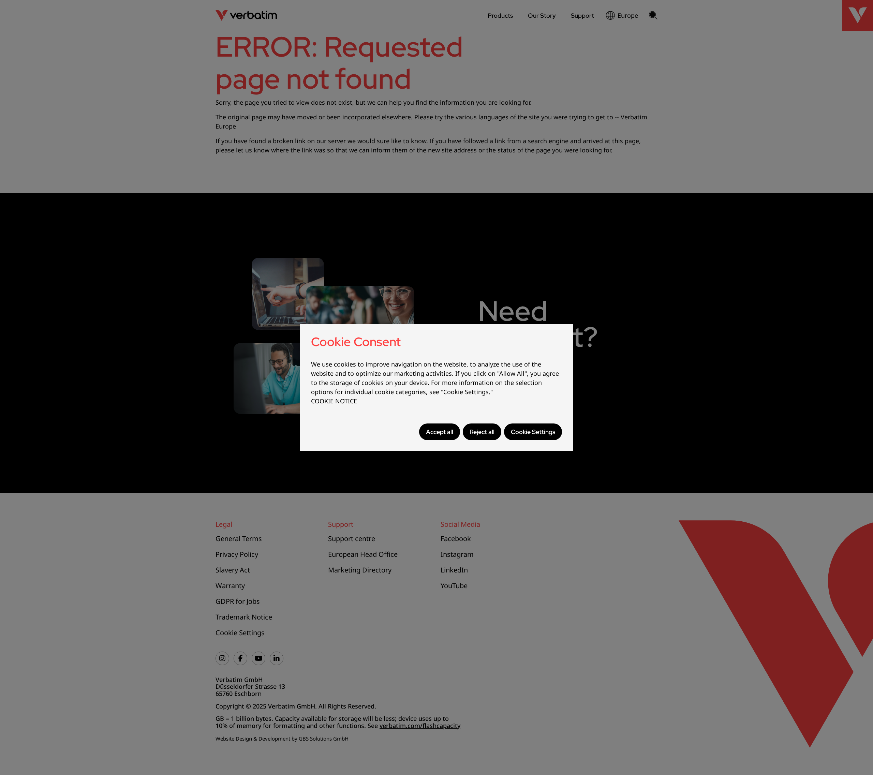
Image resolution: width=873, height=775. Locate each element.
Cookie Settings (533, 432)
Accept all (439, 432)
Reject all (482, 432)
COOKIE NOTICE (334, 401)
